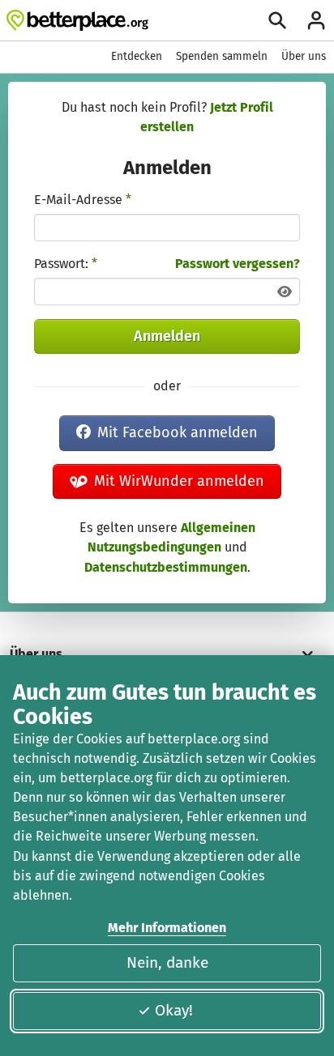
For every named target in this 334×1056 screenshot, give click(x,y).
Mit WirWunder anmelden (179, 481)
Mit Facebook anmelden (177, 432)
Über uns (303, 56)
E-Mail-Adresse (82, 199)
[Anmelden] (316, 20)
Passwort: (65, 263)
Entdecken (136, 56)
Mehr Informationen (167, 927)
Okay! (174, 1010)
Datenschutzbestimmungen (165, 567)
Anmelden (167, 336)
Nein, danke (167, 962)
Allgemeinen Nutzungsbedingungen (171, 537)
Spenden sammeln (222, 56)
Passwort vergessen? (237, 263)
